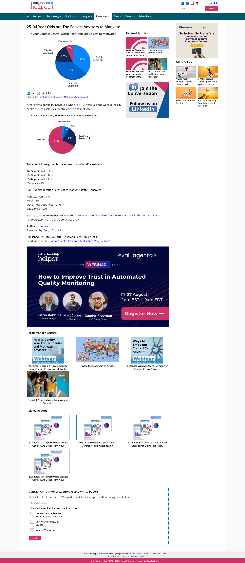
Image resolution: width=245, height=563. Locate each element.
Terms (123, 561)
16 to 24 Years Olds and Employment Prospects (157, 74)
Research (84, 97)
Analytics (134, 556)
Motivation (69, 97)
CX (118, 556)
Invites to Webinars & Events (47, 523)
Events (129, 16)
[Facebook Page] (187, 4)
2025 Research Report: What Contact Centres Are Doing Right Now (48, 444)
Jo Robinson (44, 226)
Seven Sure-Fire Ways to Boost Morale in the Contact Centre (123, 215)
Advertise (144, 16)
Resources (102, 16)
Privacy (139, 561)
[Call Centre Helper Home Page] (42, 10)
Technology (53, 16)
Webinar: (82, 215)
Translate (213, 3)
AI (128, 556)
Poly (77, 97)
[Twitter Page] (197, 4)
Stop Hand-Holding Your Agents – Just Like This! (207, 103)
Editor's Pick (184, 62)
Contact (147, 561)
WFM (142, 556)
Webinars (70, 16)
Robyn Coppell (52, 230)
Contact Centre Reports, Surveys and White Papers (64, 491)
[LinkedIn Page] (182, 4)
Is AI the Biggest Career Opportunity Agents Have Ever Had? (207, 83)
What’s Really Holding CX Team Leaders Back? (184, 82)
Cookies (130, 561)
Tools (116, 16)
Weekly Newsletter (45, 530)
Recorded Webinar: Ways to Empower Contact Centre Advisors (135, 75)
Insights (86, 16)
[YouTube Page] (192, 4)
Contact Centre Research (51, 97)
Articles (37, 16)
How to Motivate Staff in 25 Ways (156, 51)
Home (25, 16)
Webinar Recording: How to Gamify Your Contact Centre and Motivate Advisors (135, 54)
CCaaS (123, 556)
